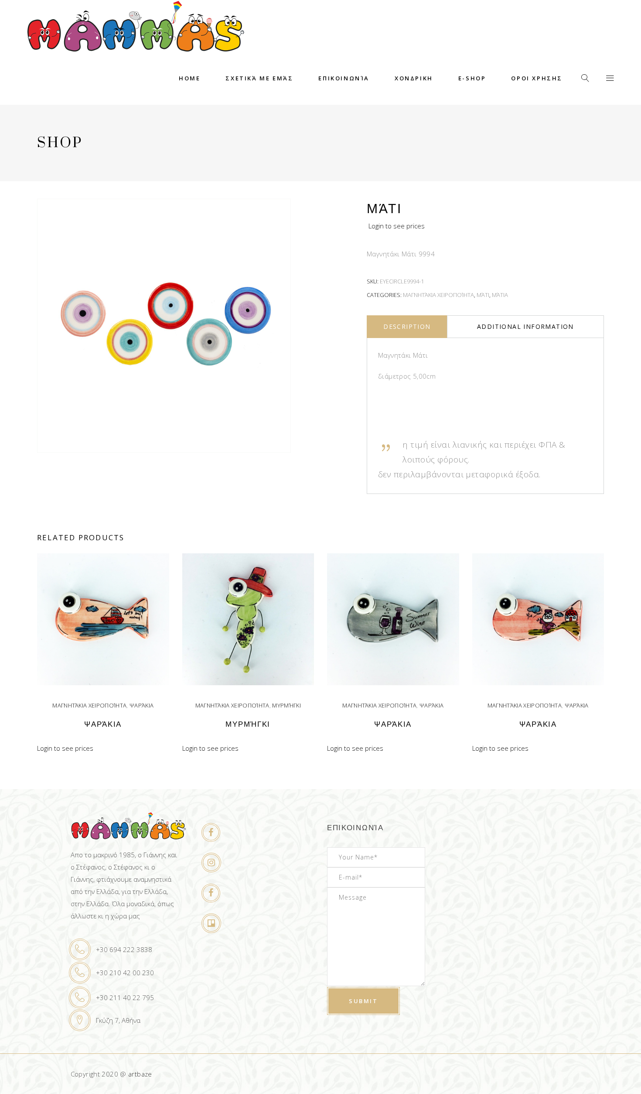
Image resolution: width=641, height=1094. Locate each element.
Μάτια (500, 295)
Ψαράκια (141, 705)
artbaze (140, 1074)
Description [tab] (406, 326)
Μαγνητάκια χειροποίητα (438, 295)
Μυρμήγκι (286, 705)
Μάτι (483, 295)
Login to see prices (396, 225)
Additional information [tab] (525, 326)
